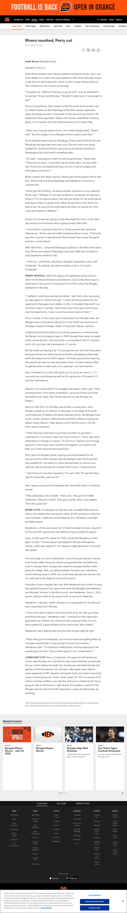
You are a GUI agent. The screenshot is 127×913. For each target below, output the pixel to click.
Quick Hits (14, 839)
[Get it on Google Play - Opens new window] (72, 879)
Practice (56, 825)
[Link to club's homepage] (7, 19)
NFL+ (77, 843)
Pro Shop (97, 837)
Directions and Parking (96, 856)
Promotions (77, 839)
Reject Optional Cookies (94, 901)
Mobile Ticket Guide (115, 852)
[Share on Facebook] (83, 51)
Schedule (77, 815)
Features (35, 854)
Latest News (14, 815)
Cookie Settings (95, 895)
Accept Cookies (95, 908)
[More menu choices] (73, 19)
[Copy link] (98, 50)
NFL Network (35, 864)
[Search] (98, 19)
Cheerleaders (56, 841)
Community (14, 829)
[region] (63, 901)
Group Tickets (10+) (115, 844)
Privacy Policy (46, 908)
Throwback (56, 829)
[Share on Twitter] (88, 51)
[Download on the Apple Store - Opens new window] (55, 878)
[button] (60, 793)
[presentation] (123, 793)
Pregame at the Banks (97, 831)
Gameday (56, 821)
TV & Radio (77, 819)
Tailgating (97, 825)
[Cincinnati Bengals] (63, 889)
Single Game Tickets (115, 823)
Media (14, 819)
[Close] (123, 901)
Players (56, 833)
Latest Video (35, 815)
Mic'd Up (35, 837)
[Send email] (93, 51)
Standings (77, 835)
